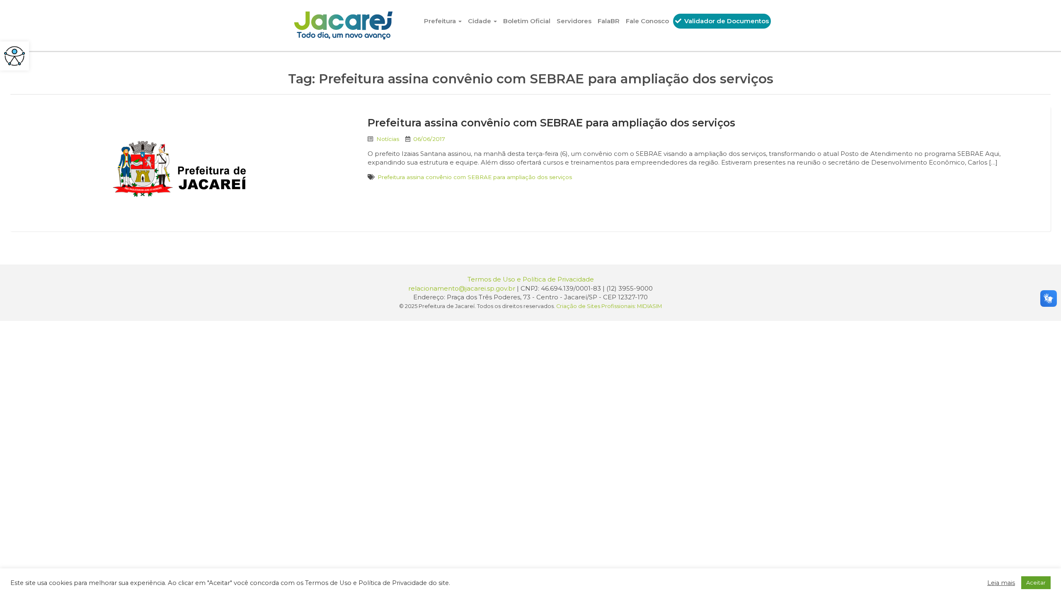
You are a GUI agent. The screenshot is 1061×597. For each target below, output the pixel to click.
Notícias (387, 139)
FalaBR (609, 21)
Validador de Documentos (726, 21)
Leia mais (1001, 583)
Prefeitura (441, 21)
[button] (14, 55)
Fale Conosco (647, 21)
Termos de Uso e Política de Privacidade (531, 279)
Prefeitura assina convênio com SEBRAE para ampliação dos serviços (551, 122)
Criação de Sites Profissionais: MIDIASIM (609, 306)
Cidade (480, 21)
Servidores (574, 21)
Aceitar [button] (1036, 582)
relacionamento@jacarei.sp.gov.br (461, 288)
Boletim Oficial (526, 21)
